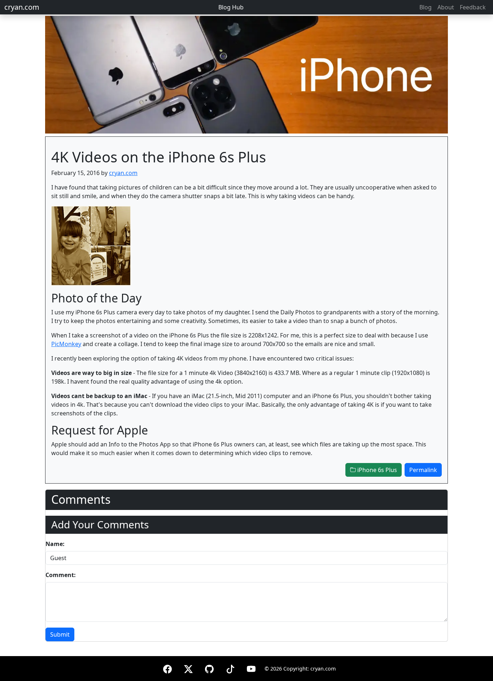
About (445, 7)
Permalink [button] (423, 470)
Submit (60, 634)
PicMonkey (66, 344)
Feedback (473, 7)
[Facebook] (167, 668)
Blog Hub (231, 7)
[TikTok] (230, 668)
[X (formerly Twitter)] (188, 668)
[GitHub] (209, 668)
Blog (425, 7)
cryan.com (21, 7)
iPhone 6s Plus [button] (376, 470)
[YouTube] (251, 668)
